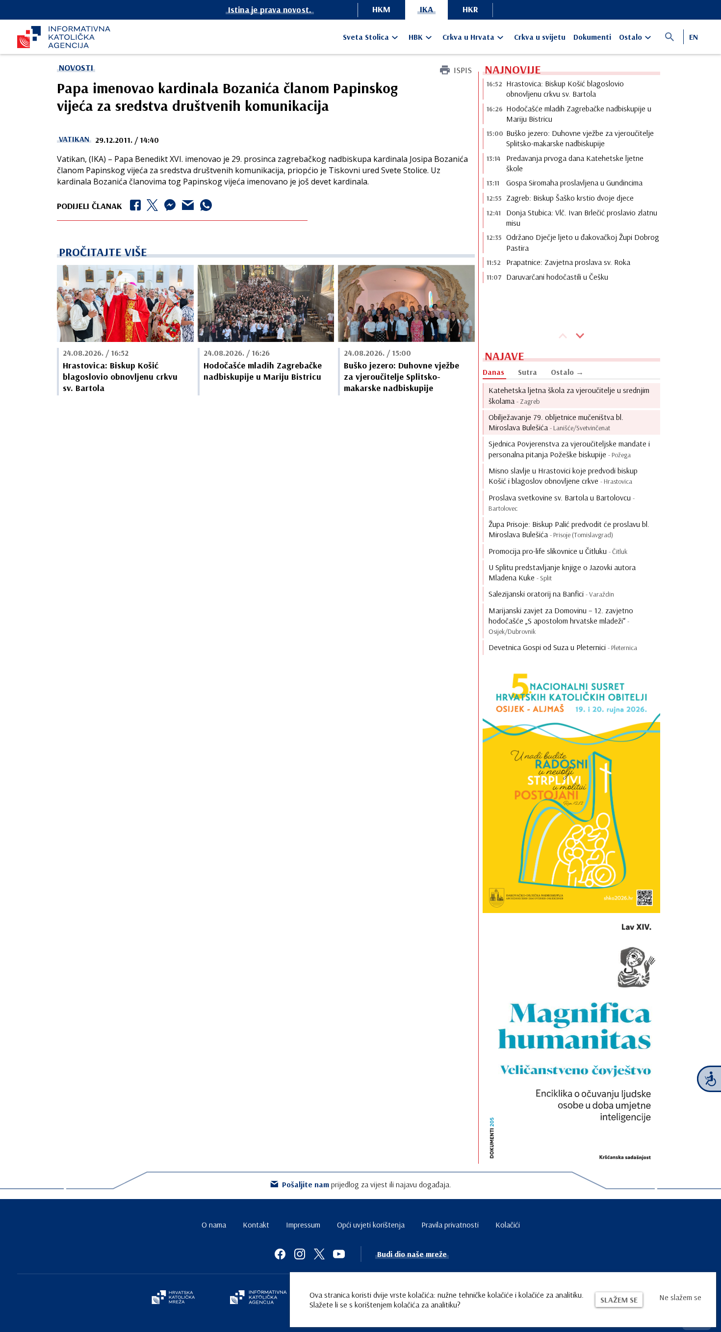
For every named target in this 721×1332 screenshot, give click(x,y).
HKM (381, 9)
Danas (493, 372)
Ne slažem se (680, 1297)
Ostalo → (567, 372)
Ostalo (630, 37)
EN (693, 37)
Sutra (527, 372)
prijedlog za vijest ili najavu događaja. (366, 1184)
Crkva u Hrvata (468, 37)
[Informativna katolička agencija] (258, 1298)
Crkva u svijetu (540, 37)
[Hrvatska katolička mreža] (173, 1298)
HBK (416, 37)
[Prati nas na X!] (319, 1254)
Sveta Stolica (366, 37)
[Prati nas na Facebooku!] (280, 1254)
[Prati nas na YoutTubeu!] (339, 1254)
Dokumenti (592, 37)
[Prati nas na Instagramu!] (300, 1254)
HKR (470, 9)
